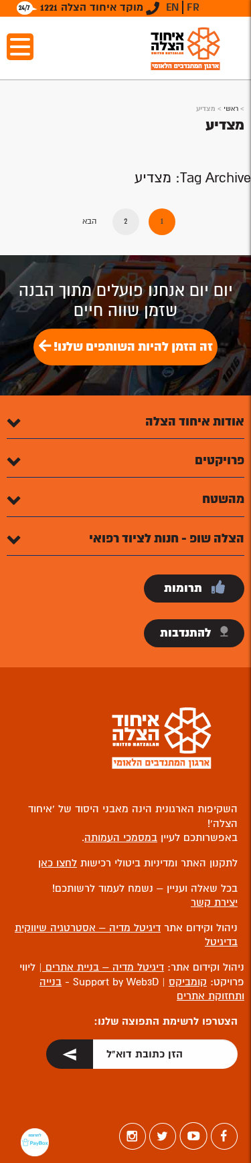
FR (193, 7)
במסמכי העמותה (120, 837)
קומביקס (188, 982)
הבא (89, 221)
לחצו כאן (57, 863)
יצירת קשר (214, 902)
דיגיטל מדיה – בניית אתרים (103, 967)
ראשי (231, 108)
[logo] (185, 48)
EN (172, 7)
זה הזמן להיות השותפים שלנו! (132, 347)
